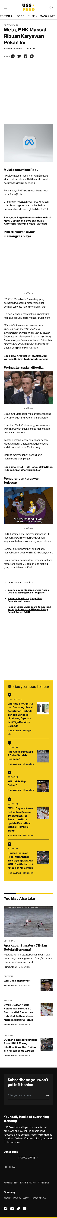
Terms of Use (38, 1197)
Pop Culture (11, 25)
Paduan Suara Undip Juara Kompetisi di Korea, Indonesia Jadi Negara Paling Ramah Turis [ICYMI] (29, 610)
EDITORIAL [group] (7, 16)
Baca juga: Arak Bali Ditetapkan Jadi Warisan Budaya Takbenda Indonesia (26, 357)
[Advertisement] (28, 94)
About (7, 1197)
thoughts (28, 582)
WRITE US (44, 1182)
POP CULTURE (25, 16)
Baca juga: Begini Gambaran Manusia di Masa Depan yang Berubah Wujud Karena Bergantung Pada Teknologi (27, 220)
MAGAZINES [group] (48, 16)
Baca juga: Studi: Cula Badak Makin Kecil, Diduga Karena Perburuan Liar (28, 468)
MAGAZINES (11, 1182)
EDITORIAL (10, 1167)
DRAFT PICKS (28, 1182)
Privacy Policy (20, 1197)
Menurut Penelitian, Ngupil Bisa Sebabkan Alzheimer (25, 599)
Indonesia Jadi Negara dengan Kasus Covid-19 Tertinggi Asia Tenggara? (28, 591)
